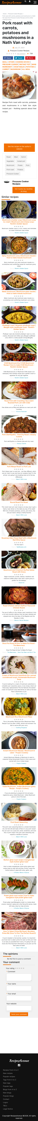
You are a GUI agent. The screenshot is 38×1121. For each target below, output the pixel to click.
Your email (12, 994)
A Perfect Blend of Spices (21, 872)
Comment (11, 972)
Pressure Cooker (13, 174)
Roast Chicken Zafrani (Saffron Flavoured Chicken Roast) (19, 607)
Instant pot (21, 161)
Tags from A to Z (9, 1080)
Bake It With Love (21, 479)
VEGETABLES (19, 67)
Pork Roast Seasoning (19, 822)
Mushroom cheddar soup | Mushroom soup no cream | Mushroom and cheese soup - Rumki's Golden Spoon (19, 222)
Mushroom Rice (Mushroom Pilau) (19, 717)
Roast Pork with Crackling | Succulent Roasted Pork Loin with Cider (19, 402)
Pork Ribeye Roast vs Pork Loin (19, 467)
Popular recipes (9, 1076)
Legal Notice (8, 1109)
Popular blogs (8, 1096)
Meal (16, 157)
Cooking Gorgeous (21, 727)
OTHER (11, 62)
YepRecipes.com (21, 547)
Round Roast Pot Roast (19, 502)
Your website (11, 1004)
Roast (9, 157)
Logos (5, 1102)
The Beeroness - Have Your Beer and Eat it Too (21, 652)
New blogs (7, 1093)
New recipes (8, 1073)
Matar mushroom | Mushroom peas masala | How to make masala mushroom (19, 292)
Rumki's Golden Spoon (21, 232)
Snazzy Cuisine (21, 443)
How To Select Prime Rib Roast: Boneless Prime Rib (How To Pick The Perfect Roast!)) (19, 932)
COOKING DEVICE (23, 62)
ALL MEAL (26, 69)
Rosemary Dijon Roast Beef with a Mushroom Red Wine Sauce (19, 539)
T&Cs (5, 1106)
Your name (12, 984)
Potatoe (20, 170)
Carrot (23, 157)
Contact (6, 1099)
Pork (27, 165)
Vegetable (10, 161)
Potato (20, 165)
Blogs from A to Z (10, 1089)
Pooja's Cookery (21, 763)
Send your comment (19, 1014)
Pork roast (10, 170)
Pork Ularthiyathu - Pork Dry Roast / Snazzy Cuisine (19, 435)
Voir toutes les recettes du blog (24, 190)
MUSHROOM (16, 69)
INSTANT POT (24, 64)
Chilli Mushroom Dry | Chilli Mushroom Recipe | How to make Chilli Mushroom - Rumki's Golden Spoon (19, 365)
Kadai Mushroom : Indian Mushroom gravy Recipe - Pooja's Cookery (19, 787)
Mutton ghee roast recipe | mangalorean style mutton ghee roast (19, 861)
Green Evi (21, 582)
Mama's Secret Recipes (21, 620)
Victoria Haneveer (21, 411)
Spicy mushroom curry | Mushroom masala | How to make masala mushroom (19, 257)
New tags (6, 1083)
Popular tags (8, 1086)
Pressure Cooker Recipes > (16, 13)
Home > (5, 13)
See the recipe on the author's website (19, 147)
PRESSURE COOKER (10, 64)
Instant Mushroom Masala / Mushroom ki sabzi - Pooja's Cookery (19, 752)
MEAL (4, 62)
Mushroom (10, 165)
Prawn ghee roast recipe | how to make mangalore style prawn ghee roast (19, 896)
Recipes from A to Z (10, 1070)
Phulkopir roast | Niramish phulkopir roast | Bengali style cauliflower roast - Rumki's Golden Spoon (19, 327)
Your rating (10, 968)
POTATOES (30, 67)
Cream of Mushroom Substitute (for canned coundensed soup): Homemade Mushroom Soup (19, 677)
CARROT (5, 69)
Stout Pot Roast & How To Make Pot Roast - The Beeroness (19, 644)
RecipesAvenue (11, 2)
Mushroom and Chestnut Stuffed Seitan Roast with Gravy (19, 571)
